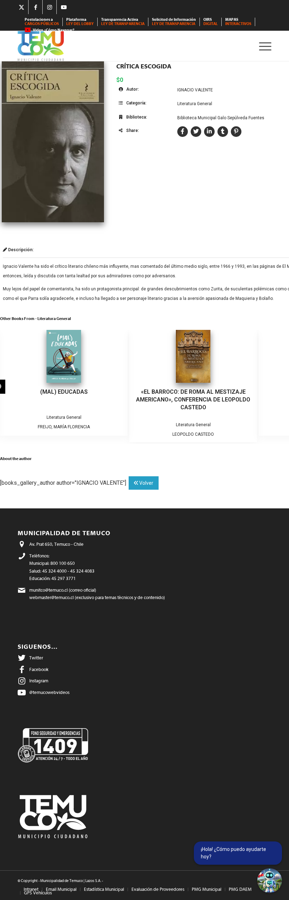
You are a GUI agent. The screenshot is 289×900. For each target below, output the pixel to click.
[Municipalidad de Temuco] (41, 46)
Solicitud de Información (174, 21)
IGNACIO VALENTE (195, 89)
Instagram (38, 680)
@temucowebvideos (49, 692)
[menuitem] (42, 22)
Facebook (38, 669)
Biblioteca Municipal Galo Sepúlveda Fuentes (220, 117)
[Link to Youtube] (64, 7)
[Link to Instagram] (49, 7)
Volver (145, 483)
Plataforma (80, 21)
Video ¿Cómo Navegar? (53, 30)
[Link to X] (21, 7)
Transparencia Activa (122, 21)
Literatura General (194, 103)
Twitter (36, 657)
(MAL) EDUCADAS (64, 391)
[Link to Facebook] (35, 7)
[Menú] (263, 46)
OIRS (210, 21)
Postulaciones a (42, 21)
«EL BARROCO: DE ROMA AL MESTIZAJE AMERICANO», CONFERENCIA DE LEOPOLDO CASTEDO (193, 399)
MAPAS (238, 21)
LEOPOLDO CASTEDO (193, 434)
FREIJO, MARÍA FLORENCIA (64, 426)
